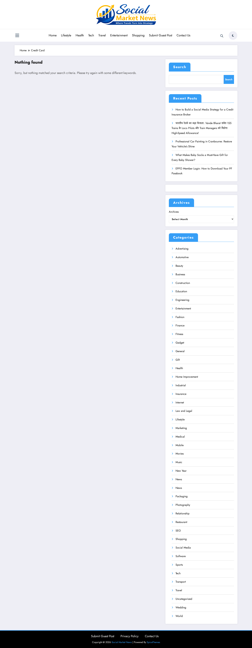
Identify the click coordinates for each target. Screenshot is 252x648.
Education (181, 291)
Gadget (180, 343)
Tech (91, 35)
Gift (178, 360)
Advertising (182, 249)
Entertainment (119, 35)
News (179, 479)
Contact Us (183, 35)
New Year (181, 471)
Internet (180, 402)
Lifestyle (66, 35)
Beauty (179, 266)
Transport (181, 582)
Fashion (180, 317)
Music (179, 462)
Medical (180, 437)
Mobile (180, 445)
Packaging (182, 496)
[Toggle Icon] (17, 35)
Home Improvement (187, 377)
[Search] (222, 36)
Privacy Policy (130, 636)
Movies (180, 454)
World (179, 616)
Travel (102, 35)
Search (179, 66)
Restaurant (181, 522)
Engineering (182, 300)
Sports (179, 565)
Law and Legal (184, 411)
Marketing (181, 428)
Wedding (181, 607)
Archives (174, 212)
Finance (180, 325)
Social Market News (122, 642)
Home (53, 35)
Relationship (182, 513)
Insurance (181, 394)
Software (181, 556)
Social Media (183, 548)
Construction (183, 283)
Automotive (182, 257)
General (180, 351)
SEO (178, 531)
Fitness (179, 334)
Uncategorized (184, 599)
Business (180, 274)
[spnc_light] (233, 35)
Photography (183, 505)
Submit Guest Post (160, 35)
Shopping (138, 35)
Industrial (181, 385)
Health (80, 35)
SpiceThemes (153, 642)
